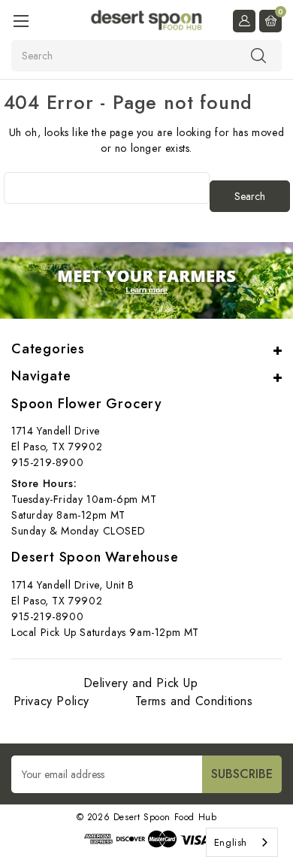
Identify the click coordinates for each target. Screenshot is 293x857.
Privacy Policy (51, 701)
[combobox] (242, 842)
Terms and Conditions (194, 701)
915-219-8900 (47, 462)
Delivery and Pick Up (140, 683)
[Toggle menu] (20, 20)
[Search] (258, 55)
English (230, 842)
